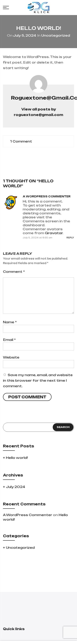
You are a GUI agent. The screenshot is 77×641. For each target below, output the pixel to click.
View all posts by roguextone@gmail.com (38, 112)
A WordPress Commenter (46, 196)
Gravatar (54, 233)
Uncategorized (55, 35)
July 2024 (15, 487)
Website (11, 357)
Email (9, 340)
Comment (14, 272)
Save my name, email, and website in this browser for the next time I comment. (38, 380)
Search (63, 427)
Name (10, 322)
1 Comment (21, 141)
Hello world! (17, 458)
